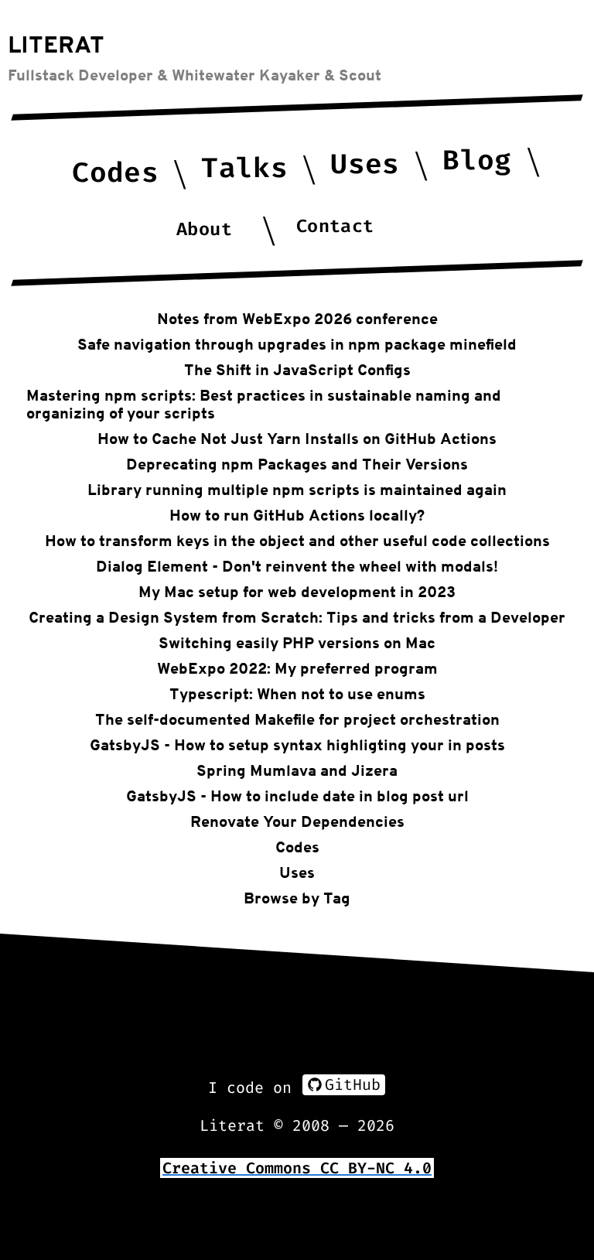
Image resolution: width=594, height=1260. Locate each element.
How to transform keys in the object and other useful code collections (297, 541)
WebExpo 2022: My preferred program (297, 668)
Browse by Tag (297, 898)
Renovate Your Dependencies (297, 821)
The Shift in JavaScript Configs (297, 370)
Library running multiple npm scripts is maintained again (297, 490)
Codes (115, 173)
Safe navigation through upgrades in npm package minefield (297, 344)
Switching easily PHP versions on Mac (297, 643)
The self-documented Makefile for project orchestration (297, 719)
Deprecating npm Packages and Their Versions (297, 464)
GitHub (353, 1084)
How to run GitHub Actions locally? (297, 515)
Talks (244, 168)
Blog (476, 160)
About (204, 229)
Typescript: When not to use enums (297, 694)
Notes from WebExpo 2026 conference (297, 319)
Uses (364, 164)
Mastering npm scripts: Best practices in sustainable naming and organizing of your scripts (263, 404)
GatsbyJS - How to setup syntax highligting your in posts (297, 745)
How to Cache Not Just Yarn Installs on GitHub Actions (297, 439)
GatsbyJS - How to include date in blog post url (297, 796)
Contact (334, 226)
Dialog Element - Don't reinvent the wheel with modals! (297, 566)
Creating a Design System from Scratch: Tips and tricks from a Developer (297, 617)
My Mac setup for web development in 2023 (297, 592)
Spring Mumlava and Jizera (297, 770)
